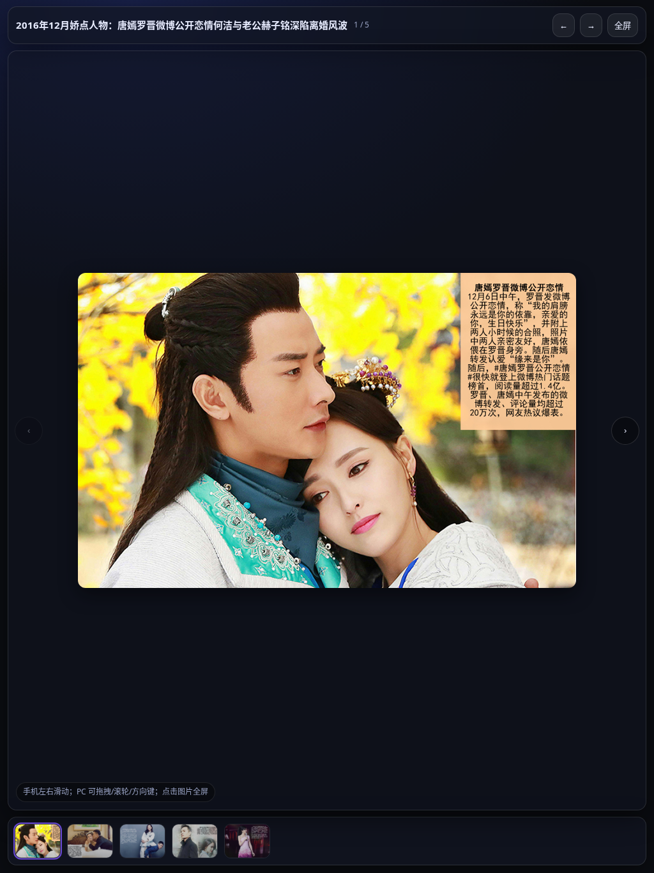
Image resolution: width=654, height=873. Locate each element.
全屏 (622, 26)
